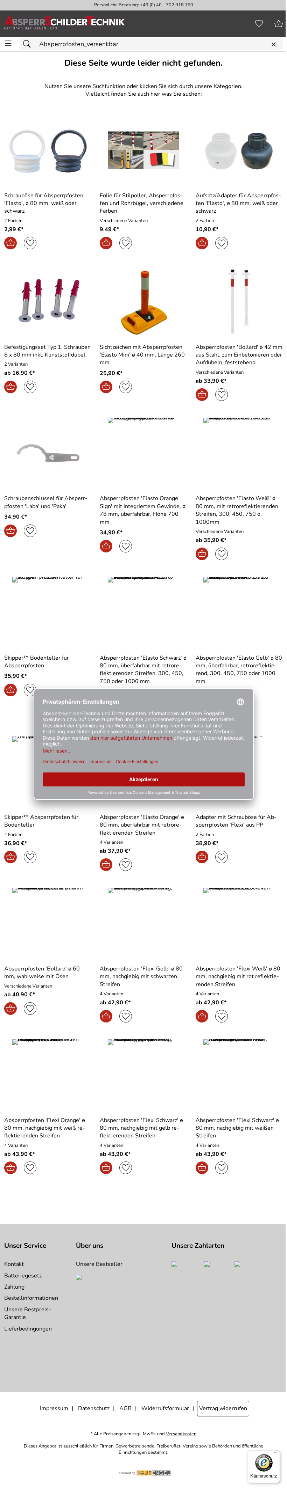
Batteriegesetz (23, 1276)
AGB (125, 1408)
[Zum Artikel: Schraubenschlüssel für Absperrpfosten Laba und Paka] (47, 453)
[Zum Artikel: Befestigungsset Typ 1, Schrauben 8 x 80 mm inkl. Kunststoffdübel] (47, 301)
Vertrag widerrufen (223, 1408)
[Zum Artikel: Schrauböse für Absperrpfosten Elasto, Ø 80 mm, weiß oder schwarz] (47, 150)
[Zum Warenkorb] (278, 24)
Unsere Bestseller (99, 1264)
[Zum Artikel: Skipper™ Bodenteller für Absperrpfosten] (47, 612)
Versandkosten (181, 1434)
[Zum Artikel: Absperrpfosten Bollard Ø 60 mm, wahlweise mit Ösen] (47, 923)
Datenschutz (94, 1408)
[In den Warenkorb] (10, 243)
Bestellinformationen (31, 1298)
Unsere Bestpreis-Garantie (27, 1313)
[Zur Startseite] (64, 23)
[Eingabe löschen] (273, 44)
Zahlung (14, 1287)
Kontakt (14, 1264)
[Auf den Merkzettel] (30, 243)
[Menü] (276, 1454)
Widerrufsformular (165, 1408)
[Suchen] (29, 44)
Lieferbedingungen (28, 1329)
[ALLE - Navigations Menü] (8, 43)
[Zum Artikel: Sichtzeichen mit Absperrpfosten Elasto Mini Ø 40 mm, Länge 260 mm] (143, 301)
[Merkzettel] (259, 24)
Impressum (54, 1408)
